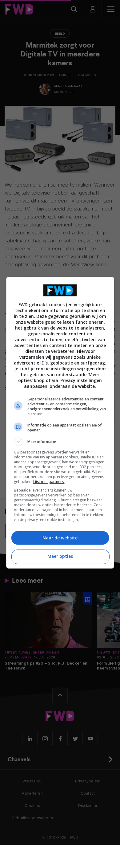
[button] (60, 442)
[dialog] (60, 423)
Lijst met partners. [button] (49, 481)
